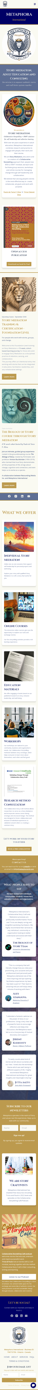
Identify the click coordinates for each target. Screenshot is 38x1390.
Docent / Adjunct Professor (22, 1046)
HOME (7, 1357)
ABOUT (14, 1357)
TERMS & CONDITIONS (19, 1361)
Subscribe (19, 1380)
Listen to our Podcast (19, 1277)
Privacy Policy (25, 1385)
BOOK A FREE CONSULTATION (19, 849)
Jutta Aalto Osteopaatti (23, 1085)
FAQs (32, 1357)
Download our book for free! (19, 264)
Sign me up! (19, 1135)
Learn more (9, 376)
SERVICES (24, 1357)
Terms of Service (13, 1385)
